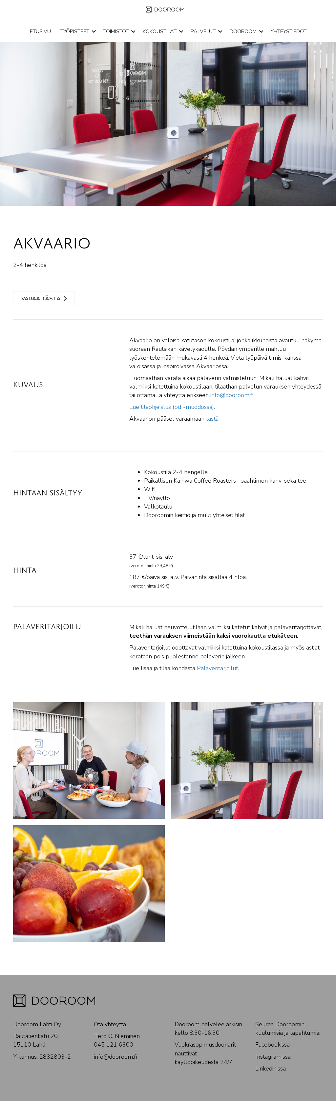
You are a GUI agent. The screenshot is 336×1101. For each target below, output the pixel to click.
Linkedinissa (270, 1068)
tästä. (213, 419)
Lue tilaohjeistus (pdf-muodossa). (172, 407)
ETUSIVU (40, 31)
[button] (93, 31)
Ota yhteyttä (110, 1024)
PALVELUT (203, 31)
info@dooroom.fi (232, 395)
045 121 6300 (113, 1045)
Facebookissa (272, 1045)
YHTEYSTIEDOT (288, 31)
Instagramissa (273, 1057)
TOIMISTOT (116, 31)
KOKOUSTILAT (160, 31)
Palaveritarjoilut (217, 668)
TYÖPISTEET (74, 31)
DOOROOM (243, 31)
